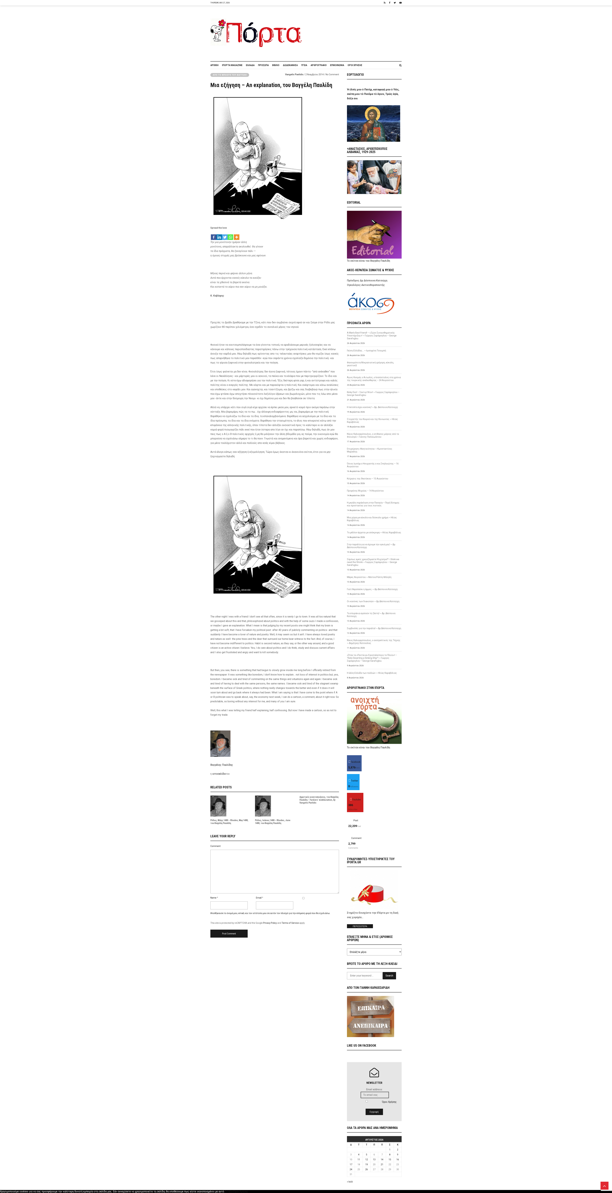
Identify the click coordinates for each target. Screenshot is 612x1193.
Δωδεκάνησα (290, 65)
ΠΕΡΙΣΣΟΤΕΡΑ (360, 926)
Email (259, 897)
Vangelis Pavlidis (294, 74)
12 (366, 1159)
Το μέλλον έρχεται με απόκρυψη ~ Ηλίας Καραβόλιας (374, 532)
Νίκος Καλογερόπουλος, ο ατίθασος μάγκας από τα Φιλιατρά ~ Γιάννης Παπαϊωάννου (373, 435)
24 (351, 1169)
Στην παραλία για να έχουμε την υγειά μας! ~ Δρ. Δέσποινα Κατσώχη (371, 546)
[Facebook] (213, 235)
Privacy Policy (270, 923)
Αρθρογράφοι (319, 65)
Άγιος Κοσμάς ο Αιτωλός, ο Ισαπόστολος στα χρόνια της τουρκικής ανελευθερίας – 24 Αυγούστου (374, 379)
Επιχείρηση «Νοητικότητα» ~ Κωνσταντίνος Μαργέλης (369, 450)
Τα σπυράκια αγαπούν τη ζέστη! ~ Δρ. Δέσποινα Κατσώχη (371, 614)
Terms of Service (290, 923)
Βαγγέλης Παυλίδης (221, 764)
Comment (215, 846)
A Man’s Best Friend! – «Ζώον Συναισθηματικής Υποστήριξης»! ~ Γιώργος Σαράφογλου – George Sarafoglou (372, 335)
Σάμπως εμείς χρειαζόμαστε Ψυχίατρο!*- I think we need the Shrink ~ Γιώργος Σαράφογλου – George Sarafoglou (373, 562)
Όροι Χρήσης (355, 65)
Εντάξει (229, 1191)
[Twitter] (225, 235)
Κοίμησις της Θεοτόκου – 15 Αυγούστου (367, 478)
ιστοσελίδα (219, 773)
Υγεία (304, 65)
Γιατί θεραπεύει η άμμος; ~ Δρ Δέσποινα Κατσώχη (372, 589)
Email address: (374, 1089)
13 (374, 1159)
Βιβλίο (275, 65)
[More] (236, 235)
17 (351, 1164)
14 (382, 1159)
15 (390, 1159)
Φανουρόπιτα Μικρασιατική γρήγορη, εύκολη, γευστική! (370, 364)
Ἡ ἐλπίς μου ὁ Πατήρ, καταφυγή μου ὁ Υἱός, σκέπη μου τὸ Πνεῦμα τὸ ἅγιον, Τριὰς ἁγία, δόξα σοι (373, 94)
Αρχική (214, 65)
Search (389, 975)
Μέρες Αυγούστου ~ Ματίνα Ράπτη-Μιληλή (369, 577)
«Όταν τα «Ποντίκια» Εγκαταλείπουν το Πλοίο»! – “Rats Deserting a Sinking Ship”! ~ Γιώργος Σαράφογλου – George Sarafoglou (372, 658)
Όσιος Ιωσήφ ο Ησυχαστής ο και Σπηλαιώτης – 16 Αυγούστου (373, 465)
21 (382, 1164)
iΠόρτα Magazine (232, 65)
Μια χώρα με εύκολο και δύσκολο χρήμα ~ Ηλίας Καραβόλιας (372, 519)
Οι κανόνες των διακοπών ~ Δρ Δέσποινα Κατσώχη (373, 601)
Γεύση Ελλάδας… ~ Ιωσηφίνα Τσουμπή (366, 350)
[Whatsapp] (230, 235)
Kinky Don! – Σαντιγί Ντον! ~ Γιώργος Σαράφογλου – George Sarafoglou (373, 393)
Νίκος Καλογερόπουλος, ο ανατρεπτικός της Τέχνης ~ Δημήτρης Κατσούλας (373, 641)
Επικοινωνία (337, 65)
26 (366, 1169)
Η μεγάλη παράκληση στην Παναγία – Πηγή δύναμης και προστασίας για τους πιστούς (373, 504)
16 (397, 1159)
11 (358, 1159)
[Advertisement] (354, 31)
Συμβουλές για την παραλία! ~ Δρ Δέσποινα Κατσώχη (374, 628)
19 (366, 1164)
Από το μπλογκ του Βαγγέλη (230, 75)
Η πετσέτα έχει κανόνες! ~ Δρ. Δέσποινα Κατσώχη (372, 407)
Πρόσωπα (263, 65)
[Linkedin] (219, 235)
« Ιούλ (350, 1181)
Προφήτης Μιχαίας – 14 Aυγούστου (365, 490)
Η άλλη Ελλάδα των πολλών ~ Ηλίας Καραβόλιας (372, 673)
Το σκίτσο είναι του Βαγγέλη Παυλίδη (368, 260)
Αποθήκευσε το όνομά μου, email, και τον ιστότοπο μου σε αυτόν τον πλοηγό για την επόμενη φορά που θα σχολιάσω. (270, 913)
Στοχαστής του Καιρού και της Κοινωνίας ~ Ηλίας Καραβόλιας (372, 420)
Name (213, 897)
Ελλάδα (250, 65)
